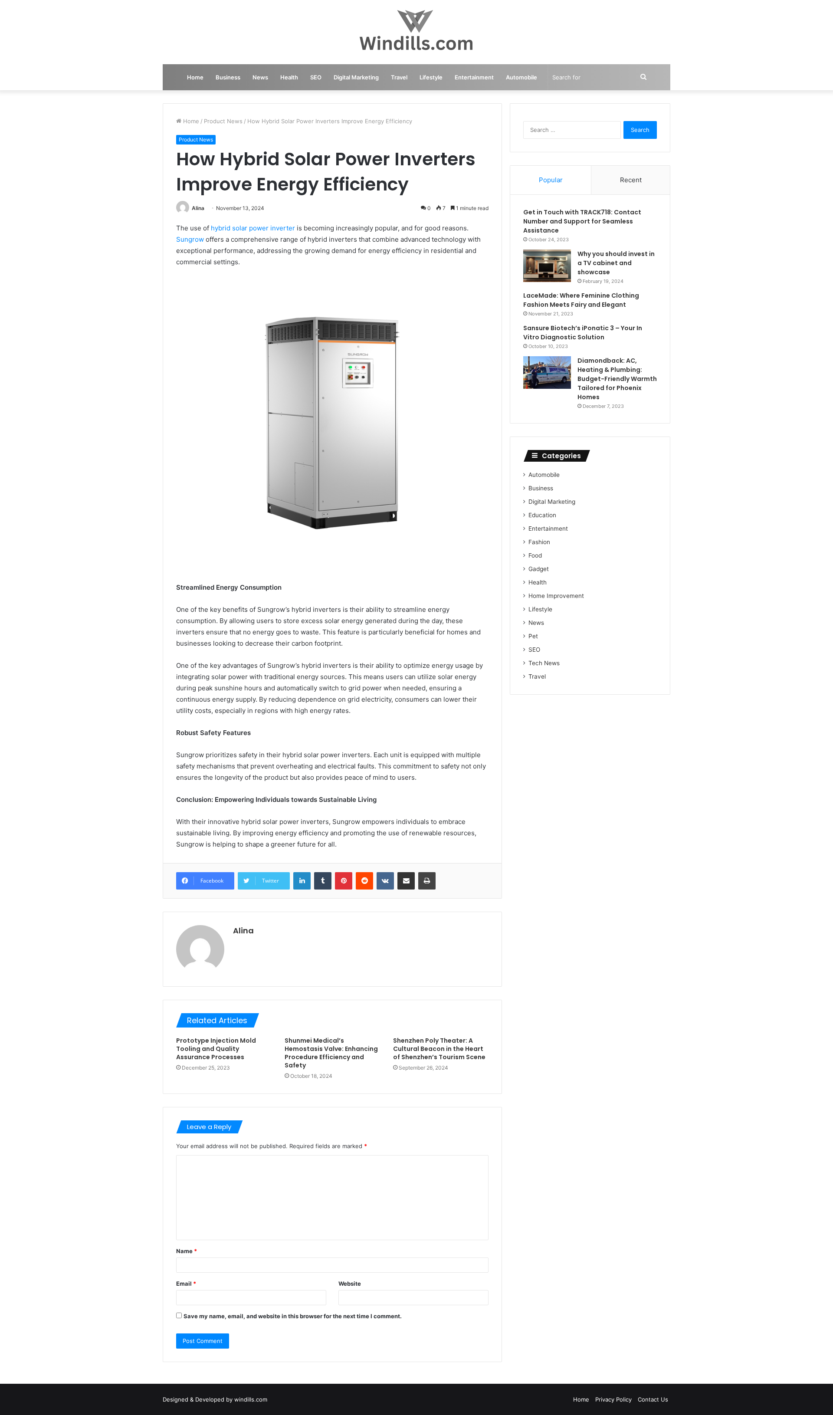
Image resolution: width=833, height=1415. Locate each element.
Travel (399, 77)
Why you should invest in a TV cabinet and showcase (616, 263)
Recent (631, 180)
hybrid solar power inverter (253, 228)
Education (542, 515)
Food (535, 555)
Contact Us (653, 1399)
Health (289, 77)
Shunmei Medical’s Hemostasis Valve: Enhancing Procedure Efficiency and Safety (331, 1053)
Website (349, 1283)
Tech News (544, 663)
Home (195, 77)
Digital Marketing (356, 77)
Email (186, 1283)
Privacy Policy (613, 1399)
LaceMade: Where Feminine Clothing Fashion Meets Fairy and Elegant (581, 300)
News (260, 77)
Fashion (539, 541)
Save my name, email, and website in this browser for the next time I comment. (293, 1316)
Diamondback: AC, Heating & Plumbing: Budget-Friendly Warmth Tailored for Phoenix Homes (617, 378)
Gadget (538, 568)
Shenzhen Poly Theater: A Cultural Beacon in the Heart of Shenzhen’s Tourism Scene (439, 1048)
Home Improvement (556, 595)
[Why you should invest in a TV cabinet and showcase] (547, 266)
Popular (551, 180)
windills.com (250, 1399)
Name (186, 1251)
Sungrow (190, 239)
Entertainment (474, 77)
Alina (198, 208)
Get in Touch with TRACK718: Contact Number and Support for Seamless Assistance (582, 221)
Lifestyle (431, 77)
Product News (223, 121)
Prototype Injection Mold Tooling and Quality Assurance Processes (216, 1048)
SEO (315, 77)
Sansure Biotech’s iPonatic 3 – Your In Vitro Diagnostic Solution (582, 332)
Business (228, 77)
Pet (533, 636)
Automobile (521, 77)
